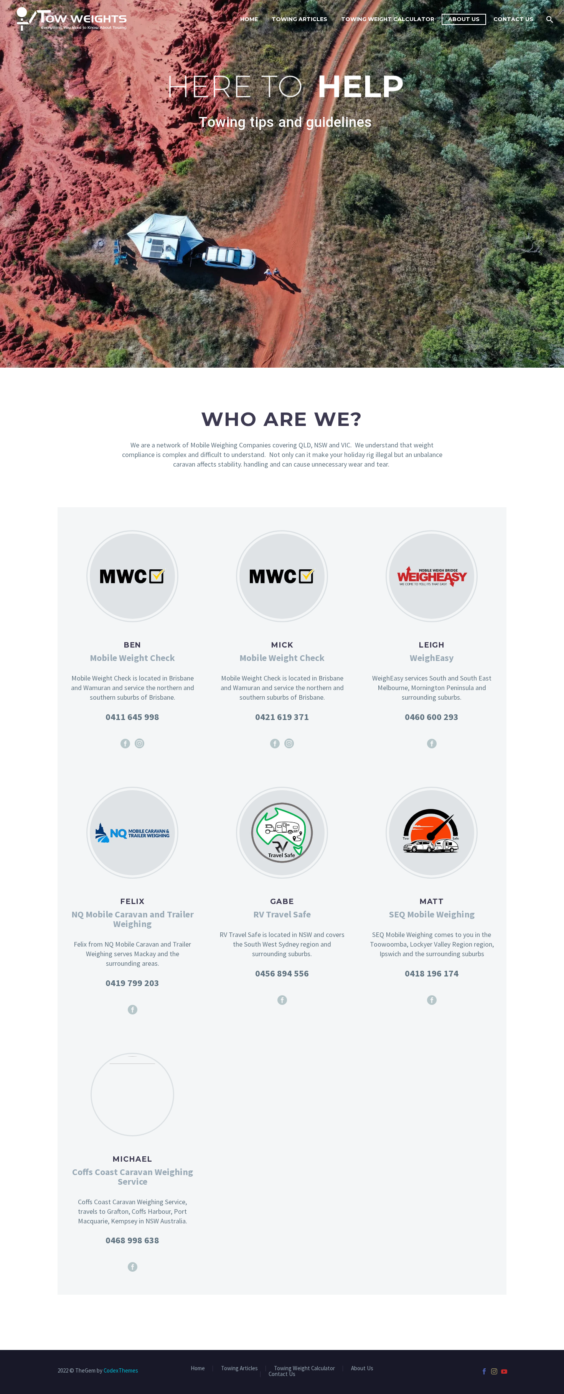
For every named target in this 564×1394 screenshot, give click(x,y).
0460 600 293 (431, 717)
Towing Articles (299, 19)
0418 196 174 (431, 973)
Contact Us (513, 19)
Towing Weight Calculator (387, 19)
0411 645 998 (132, 717)
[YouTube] (504, 1371)
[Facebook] (125, 743)
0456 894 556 (282, 973)
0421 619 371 (282, 717)
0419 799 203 (132, 983)
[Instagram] (139, 743)
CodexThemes (121, 1370)
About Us (464, 19)
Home (249, 19)
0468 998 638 (132, 1240)
